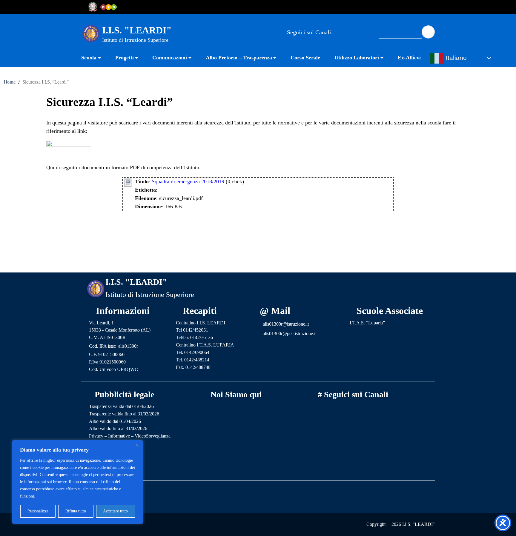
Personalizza (37, 511)
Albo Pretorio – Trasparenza (239, 58)
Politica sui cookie (52, 496)
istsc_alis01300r (123, 346)
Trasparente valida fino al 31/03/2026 (124, 413)
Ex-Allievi (409, 58)
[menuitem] (94, 58)
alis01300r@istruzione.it (286, 323)
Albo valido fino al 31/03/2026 (118, 428)
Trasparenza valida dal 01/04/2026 (121, 406)
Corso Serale (305, 58)
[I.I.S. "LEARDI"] (91, 33)
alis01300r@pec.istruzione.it (290, 333)
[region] (77, 482)
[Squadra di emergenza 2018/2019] (128, 182)
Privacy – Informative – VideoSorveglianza (130, 435)
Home (10, 82)
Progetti (124, 58)
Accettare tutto (115, 511)
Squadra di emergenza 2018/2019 (188, 181)
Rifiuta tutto (75, 511)
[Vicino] (137, 445)
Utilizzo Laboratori (356, 58)
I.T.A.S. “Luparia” (367, 322)
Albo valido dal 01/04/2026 (115, 421)
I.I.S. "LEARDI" (137, 30)
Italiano (455, 57)
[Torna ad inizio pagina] (258, 263)
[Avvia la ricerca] (428, 31)
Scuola (88, 58)
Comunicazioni (169, 58)
